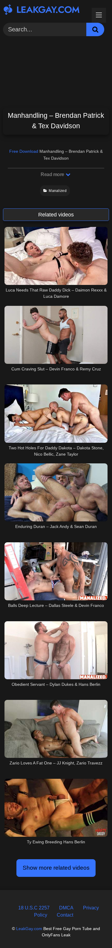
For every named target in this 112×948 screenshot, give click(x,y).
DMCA (66, 907)
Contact (65, 915)
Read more (53, 174)
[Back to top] (93, 930)
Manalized (58, 191)
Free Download (23, 151)
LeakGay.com (29, 928)
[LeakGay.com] (46, 10)
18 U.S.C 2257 (34, 907)
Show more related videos (56, 868)
